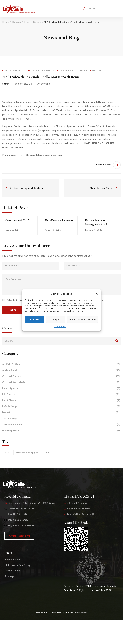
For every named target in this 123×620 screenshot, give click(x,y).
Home (5, 22)
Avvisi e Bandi (61, 370)
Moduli (61, 412)
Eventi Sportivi (61, 388)
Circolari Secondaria (61, 382)
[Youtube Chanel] (78, 599)
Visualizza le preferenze (82, 319)
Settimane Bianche (61, 424)
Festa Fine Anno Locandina (59, 220)
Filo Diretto (61, 394)
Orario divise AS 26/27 (17, 220)
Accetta (34, 319)
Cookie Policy (60, 326)
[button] (96, 293)
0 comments (43, 83)
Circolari (16, 22)
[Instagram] (73, 599)
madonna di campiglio (27, 452)
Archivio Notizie (32, 22)
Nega (56, 319)
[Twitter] (64, 599)
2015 (7, 452)
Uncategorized (61, 430)
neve (47, 452)
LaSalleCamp (61, 406)
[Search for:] (98, 8)
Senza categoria (61, 418)
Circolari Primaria (61, 376)
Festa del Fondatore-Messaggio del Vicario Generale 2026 (96, 224)
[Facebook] (68, 599)
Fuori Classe (61, 400)
